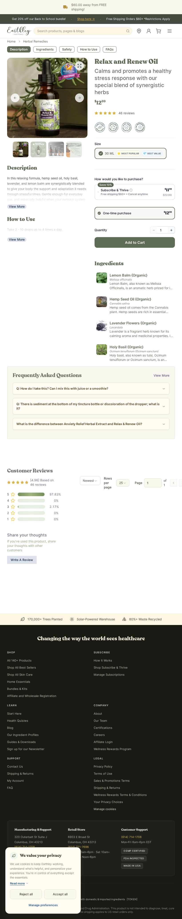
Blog (10, 754)
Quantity (101, 256)
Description (19, 75)
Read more (17, 883)
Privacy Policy (103, 792)
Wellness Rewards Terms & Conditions (120, 821)
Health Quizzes (17, 747)
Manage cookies (105, 835)
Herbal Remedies (35, 67)
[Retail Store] (139, 31)
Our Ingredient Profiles (23, 761)
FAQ (10, 814)
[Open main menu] (169, 31)
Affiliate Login (103, 768)
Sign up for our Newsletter (25, 775)
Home (11, 67)
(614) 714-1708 (131, 863)
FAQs (110, 75)
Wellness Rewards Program (112, 775)
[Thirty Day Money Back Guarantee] (126, 153)
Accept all (60, 894)
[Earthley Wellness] (19, 31)
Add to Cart (135, 268)
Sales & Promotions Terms (112, 807)
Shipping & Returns (20, 799)
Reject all (26, 894)
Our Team (100, 747)
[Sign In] (149, 31)
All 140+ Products (19, 686)
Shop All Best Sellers (21, 693)
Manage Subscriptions (109, 700)
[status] (135, 906)
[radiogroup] (135, 228)
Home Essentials (18, 708)
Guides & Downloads (21, 768)
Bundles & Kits (17, 715)
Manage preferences (43, 905)
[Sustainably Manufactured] (113, 153)
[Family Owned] (100, 153)
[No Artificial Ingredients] (140, 153)
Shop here (86, 19)
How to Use (88, 75)
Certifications (103, 754)
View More (17, 232)
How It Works (103, 686)
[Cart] (158, 31)
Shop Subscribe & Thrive (111, 693)
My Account (15, 807)
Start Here (14, 739)
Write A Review (22, 586)
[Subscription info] (131, 216)
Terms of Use (103, 799)
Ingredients (45, 75)
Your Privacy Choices (108, 828)
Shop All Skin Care (20, 700)
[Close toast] (97, 901)
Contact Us (15, 792)
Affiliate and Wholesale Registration (31, 722)
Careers (99, 761)
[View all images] (79, 91)
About (98, 739)
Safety (67, 75)
